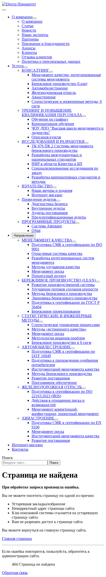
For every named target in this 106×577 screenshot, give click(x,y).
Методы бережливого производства (62, 293)
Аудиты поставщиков (50, 213)
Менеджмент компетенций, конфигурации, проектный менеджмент (65, 411)
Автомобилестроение (50, 88)
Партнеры (30, 39)
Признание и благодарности (46, 44)
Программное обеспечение (54, 382)
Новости (29, 30)
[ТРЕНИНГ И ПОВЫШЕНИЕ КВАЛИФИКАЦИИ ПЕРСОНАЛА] (84, 116)
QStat (36, 230)
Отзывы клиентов (37, 57)
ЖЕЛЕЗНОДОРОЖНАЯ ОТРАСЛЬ (52, 387)
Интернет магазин (47, 195)
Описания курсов (46, 137)
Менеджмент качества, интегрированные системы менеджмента (66, 77)
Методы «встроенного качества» (59, 329)
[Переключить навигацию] (4, 10)
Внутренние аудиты (48, 208)
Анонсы (28, 48)
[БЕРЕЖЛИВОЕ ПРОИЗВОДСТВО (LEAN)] (98, 281)
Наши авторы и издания (52, 190)
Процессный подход (49, 276)
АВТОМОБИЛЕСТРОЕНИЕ (46, 347)
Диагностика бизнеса (50, 204)
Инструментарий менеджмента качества (65, 369)
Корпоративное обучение (53, 124)
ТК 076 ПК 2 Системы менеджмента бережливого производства (62, 148)
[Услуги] (26, 67)
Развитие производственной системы (63, 285)
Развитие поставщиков (51, 378)
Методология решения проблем (58, 338)
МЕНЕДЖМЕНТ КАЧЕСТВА (47, 240)
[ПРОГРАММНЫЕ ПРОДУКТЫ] (77, 223)
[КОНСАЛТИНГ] (51, 71)
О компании (22, 17)
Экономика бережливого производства (64, 298)
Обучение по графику (50, 119)
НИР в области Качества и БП (57, 164)
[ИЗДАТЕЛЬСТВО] (54, 187)
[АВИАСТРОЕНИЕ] (56, 419)
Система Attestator (47, 226)
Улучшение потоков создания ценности (65, 289)
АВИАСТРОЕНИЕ (38, 418)
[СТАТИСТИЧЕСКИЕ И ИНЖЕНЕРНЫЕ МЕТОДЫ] (41, 321)
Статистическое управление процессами (66, 325)
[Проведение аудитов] (58, 200)
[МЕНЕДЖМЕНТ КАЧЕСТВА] (74, 241)
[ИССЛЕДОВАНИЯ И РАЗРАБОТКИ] (86, 143)
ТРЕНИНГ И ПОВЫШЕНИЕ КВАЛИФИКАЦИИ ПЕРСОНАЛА (52, 112)
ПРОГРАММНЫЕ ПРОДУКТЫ (48, 222)
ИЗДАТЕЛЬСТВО (37, 186)
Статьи (28, 26)
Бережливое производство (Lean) (59, 84)
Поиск (7, 458)
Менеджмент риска (48, 271)
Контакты (20, 449)
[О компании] (34, 18)
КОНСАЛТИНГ (35, 70)
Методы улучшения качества (56, 267)
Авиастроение (44, 97)
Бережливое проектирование (56, 311)
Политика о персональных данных (51, 61)
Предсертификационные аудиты (59, 217)
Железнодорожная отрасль (54, 92)
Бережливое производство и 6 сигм (61, 342)
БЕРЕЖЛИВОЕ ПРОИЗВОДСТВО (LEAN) (59, 280)
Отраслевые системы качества (57, 253)
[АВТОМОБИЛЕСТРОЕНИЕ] (73, 348)
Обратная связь (15, 573)
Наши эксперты (35, 35)
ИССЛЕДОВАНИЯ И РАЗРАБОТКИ (53, 141)
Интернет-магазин (27, 445)
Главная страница (17, 538)
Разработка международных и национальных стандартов (57, 157)
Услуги (18, 66)
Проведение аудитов (39, 199)
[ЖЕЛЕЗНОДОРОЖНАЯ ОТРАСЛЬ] (84, 388)
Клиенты (29, 52)
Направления (24, 235)
